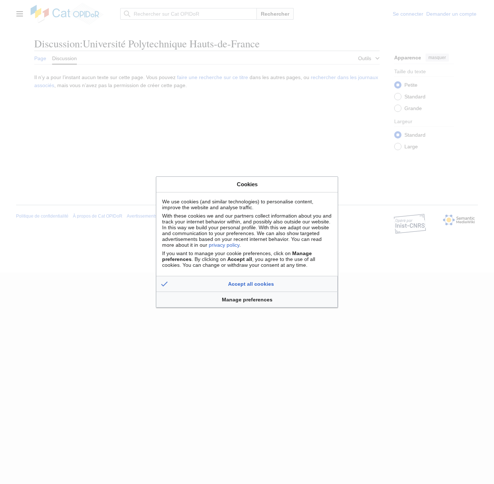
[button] (247, 284)
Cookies (247, 184)
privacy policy (224, 245)
